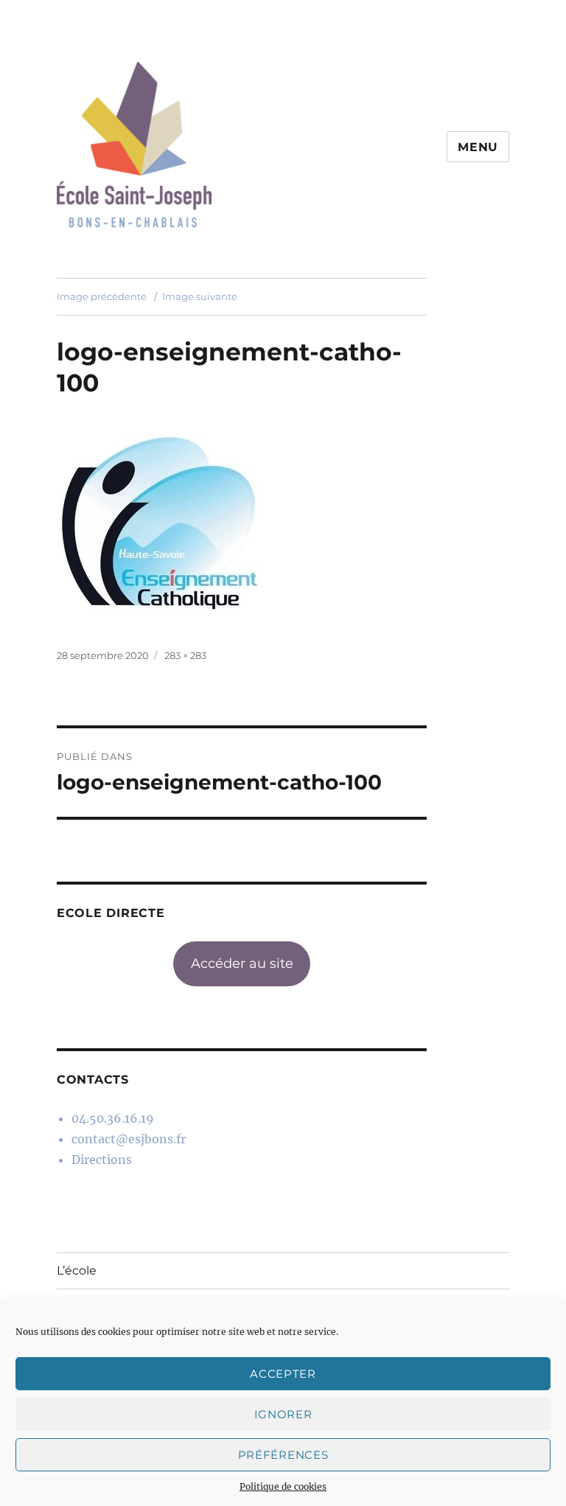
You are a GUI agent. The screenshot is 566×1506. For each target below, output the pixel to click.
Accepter (283, 1374)
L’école (77, 1270)
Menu (478, 147)
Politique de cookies (283, 1486)
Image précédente (102, 296)
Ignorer (283, 1414)
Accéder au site (242, 963)
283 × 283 (185, 655)
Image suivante (199, 296)
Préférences (283, 1455)
